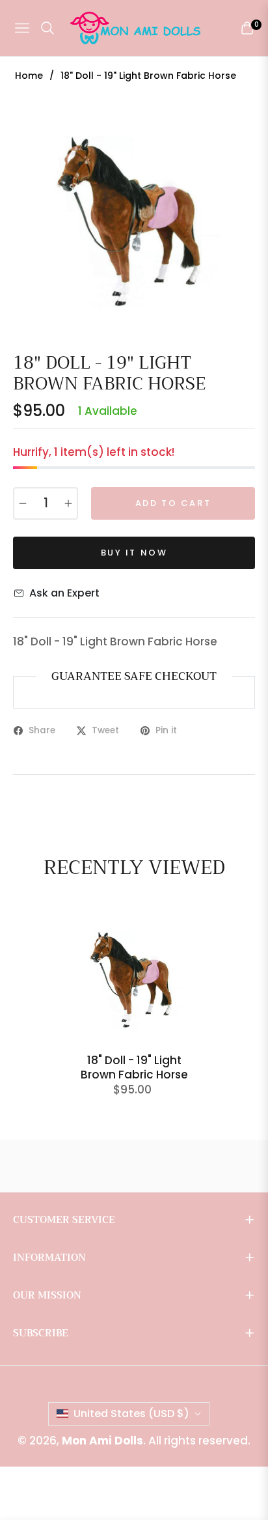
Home (29, 75)
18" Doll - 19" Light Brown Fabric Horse (134, 1067)
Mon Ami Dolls (102, 1440)
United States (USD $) (131, 1413)
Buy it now (134, 552)
